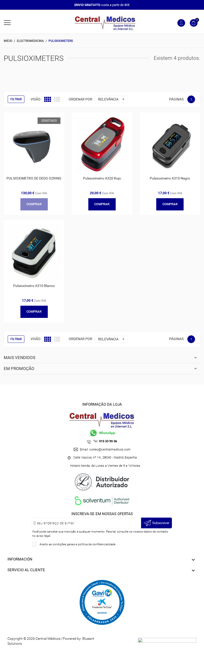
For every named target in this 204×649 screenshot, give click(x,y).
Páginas (176, 99)
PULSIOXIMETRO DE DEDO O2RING (33, 178)
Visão (36, 99)
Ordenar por (80, 99)
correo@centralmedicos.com (110, 449)
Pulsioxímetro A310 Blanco (34, 286)
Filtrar (16, 99)
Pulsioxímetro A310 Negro (170, 178)
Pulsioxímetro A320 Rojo (102, 178)
